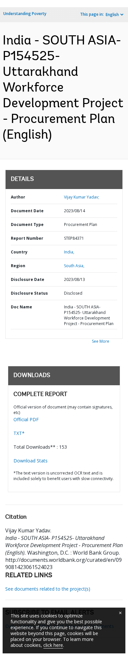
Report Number (27, 238)
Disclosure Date (27, 279)
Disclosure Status (29, 293)
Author (18, 197)
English (112, 14)
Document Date (27, 211)
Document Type (27, 224)
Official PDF (26, 419)
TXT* (19, 433)
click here (53, 645)
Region (18, 265)
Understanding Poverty (24, 13)
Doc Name (21, 307)
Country (19, 252)
